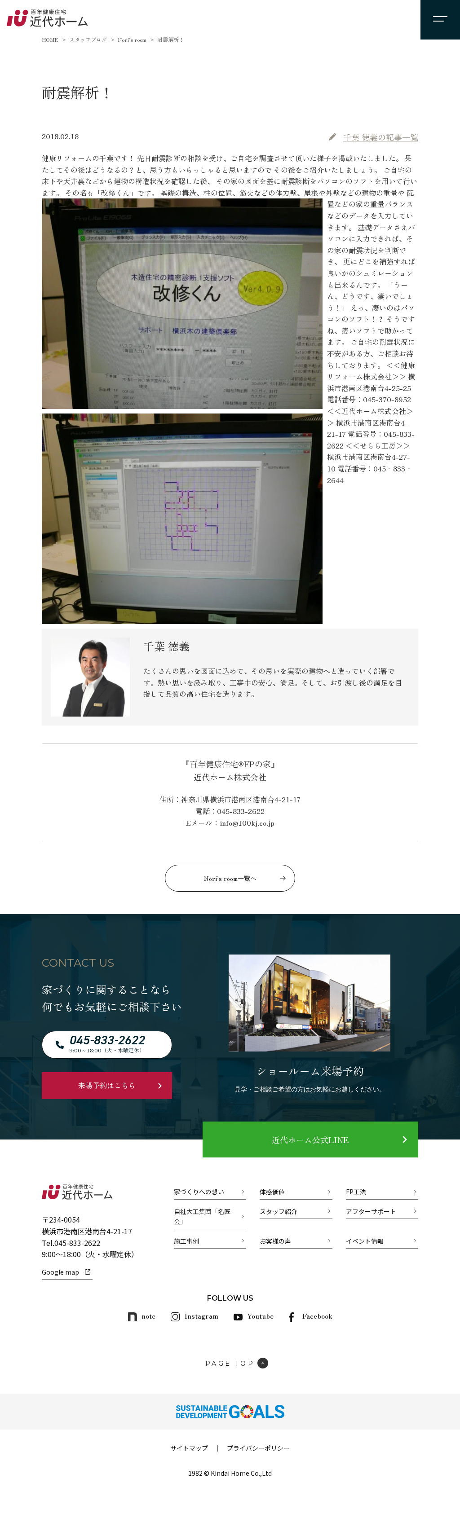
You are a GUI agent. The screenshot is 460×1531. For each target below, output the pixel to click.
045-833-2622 (77, 1242)
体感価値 (272, 1191)
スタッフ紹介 (278, 1211)
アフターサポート (371, 1211)
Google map (60, 1271)
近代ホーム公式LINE (310, 1139)
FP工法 (356, 1191)
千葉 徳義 (380, 137)
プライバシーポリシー (258, 1447)
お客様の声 (275, 1240)
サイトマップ (189, 1447)
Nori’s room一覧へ (230, 878)
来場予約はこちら (107, 1085)
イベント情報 (365, 1240)
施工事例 (186, 1240)
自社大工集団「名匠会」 (202, 1216)
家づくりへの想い (199, 1191)
